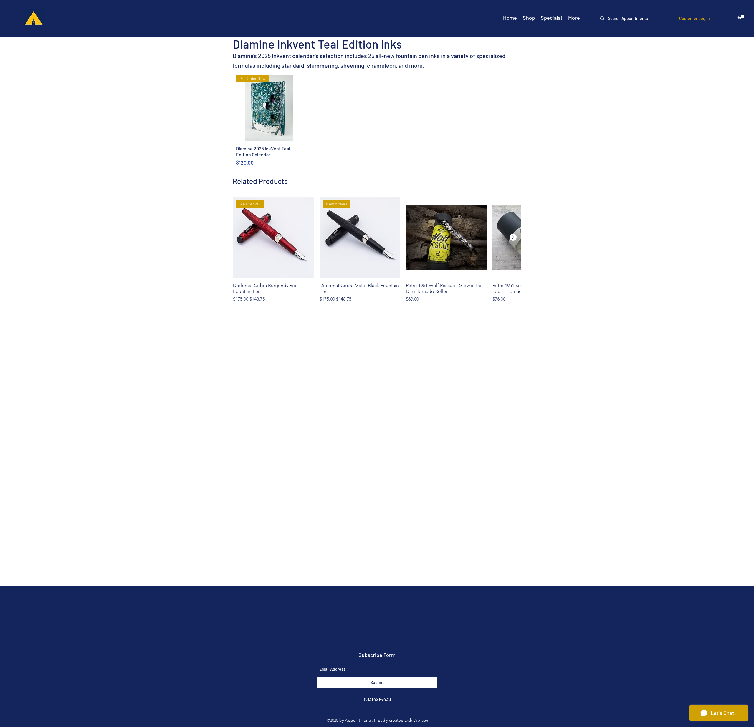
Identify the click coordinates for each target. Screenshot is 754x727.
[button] (740, 17)
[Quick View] (446, 237)
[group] (377, 253)
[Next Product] (513, 237)
